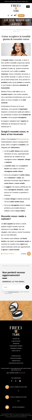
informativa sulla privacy (13, 291)
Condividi (23, 253)
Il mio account (16, 341)
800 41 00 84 (22, 372)
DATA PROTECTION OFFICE (16, 363)
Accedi (21, 15)
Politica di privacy (16, 358)
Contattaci (16, 338)
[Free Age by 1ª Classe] (16, 8)
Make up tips (9, 29)
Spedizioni (16, 343)
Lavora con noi (16, 356)
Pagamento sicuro (16, 348)
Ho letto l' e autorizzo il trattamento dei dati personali (17, 292)
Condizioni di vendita (16, 346)
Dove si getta (16, 350)
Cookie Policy (16, 360)
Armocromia (22, 139)
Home (3, 29)
